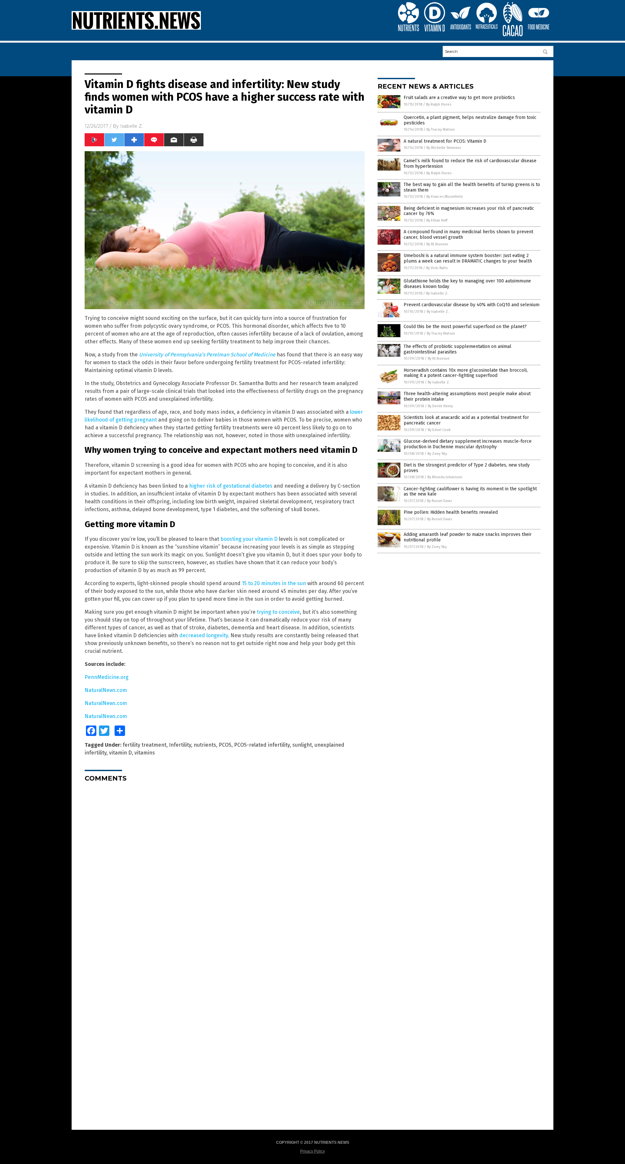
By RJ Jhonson (437, 244)
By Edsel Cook (439, 430)
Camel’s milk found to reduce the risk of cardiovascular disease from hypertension (470, 163)
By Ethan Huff (436, 220)
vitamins (144, 753)
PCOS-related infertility (262, 745)
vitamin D (120, 753)
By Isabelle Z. (437, 293)
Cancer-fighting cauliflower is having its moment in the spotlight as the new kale (470, 491)
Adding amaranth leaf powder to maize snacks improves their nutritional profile (468, 537)
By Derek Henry (440, 406)
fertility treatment (144, 745)
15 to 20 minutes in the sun (274, 583)
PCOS (225, 745)
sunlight (302, 745)
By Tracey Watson (440, 129)
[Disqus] (225, 868)
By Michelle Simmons (443, 148)
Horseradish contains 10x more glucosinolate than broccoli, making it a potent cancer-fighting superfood (466, 373)
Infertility (180, 745)
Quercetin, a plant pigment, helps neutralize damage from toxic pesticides (470, 120)
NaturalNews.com (106, 690)
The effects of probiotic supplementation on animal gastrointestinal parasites (457, 349)
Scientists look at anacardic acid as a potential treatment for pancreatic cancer (466, 420)
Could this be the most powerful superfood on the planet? (465, 326)
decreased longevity (203, 635)
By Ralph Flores (438, 104)
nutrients (205, 745)
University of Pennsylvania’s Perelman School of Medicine (207, 355)
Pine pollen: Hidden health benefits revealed (451, 512)
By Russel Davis (439, 501)
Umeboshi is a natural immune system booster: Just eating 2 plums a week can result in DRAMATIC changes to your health (468, 258)
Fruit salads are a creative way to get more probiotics (459, 97)
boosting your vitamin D (249, 539)
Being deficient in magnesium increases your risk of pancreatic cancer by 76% (469, 211)
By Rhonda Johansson (444, 477)
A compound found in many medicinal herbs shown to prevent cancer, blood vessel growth (468, 234)
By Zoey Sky (437, 454)
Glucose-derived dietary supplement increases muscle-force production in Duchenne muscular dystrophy (468, 444)
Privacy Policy (312, 1151)
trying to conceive (278, 612)
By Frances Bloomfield (444, 196)
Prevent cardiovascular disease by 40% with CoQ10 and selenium (471, 305)
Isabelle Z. (131, 126)
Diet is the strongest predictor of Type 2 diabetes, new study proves (467, 467)
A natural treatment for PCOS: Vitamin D (445, 141)
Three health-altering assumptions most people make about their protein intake (467, 396)
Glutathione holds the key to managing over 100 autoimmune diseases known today (467, 283)
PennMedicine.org (107, 677)
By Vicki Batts (437, 268)
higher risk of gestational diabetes (230, 486)
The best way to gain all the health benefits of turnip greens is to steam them (472, 187)
